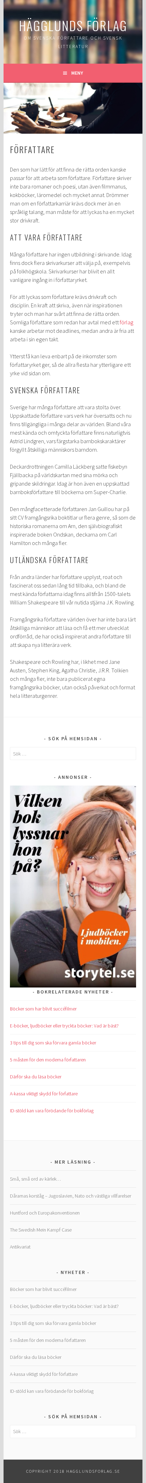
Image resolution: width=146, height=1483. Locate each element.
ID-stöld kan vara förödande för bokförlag (52, 1110)
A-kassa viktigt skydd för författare (44, 1093)
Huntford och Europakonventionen (45, 1213)
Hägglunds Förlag (73, 25)
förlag (126, 322)
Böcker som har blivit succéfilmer (43, 1009)
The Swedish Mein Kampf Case (41, 1230)
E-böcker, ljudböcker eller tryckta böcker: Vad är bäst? (64, 1026)
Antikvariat (20, 1247)
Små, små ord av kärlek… (35, 1179)
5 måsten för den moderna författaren (48, 1059)
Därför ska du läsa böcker (35, 1076)
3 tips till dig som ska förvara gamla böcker (53, 1042)
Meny (77, 73)
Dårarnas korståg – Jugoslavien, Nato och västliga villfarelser (70, 1196)
